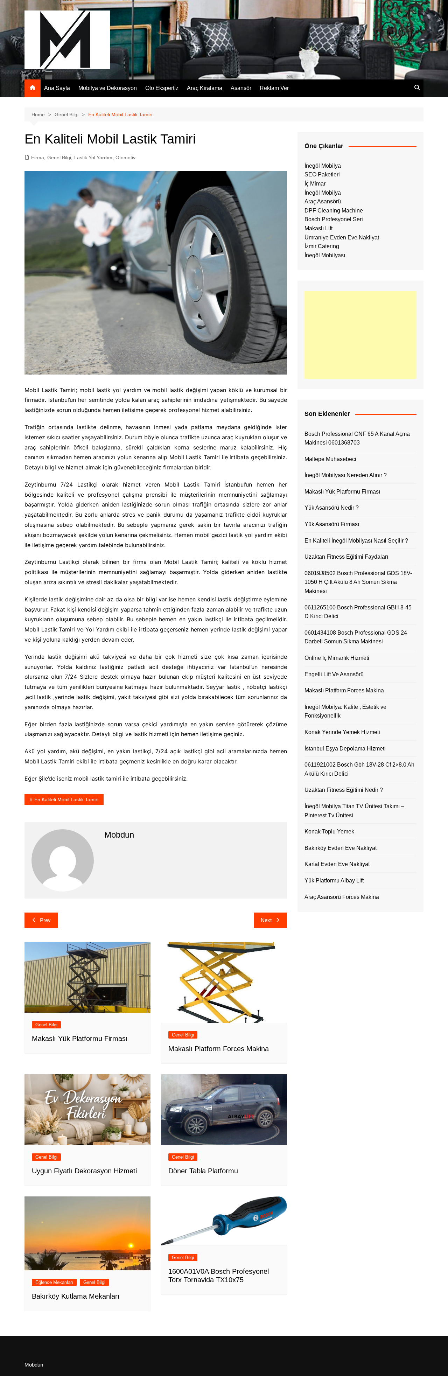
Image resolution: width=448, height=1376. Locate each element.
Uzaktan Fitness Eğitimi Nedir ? (343, 790)
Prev (45, 920)
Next (266, 920)
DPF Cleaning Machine (333, 211)
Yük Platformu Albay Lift (334, 880)
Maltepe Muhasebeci (330, 459)
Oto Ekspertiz (161, 88)
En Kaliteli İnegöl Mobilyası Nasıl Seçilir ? (356, 541)
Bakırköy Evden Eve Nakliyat (340, 848)
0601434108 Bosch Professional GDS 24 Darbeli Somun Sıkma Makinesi (355, 637)
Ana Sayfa (57, 88)
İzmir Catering (321, 246)
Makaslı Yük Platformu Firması (80, 1038)
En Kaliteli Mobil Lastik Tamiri (66, 799)
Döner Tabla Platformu (203, 1171)
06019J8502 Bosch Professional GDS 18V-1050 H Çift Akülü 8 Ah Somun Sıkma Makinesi (358, 582)
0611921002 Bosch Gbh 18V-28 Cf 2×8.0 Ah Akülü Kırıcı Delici (359, 769)
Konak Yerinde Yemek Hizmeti (342, 732)
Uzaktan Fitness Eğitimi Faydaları (346, 557)
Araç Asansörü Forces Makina (341, 897)
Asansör (241, 88)
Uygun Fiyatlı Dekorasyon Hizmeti (84, 1171)
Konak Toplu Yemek (329, 831)
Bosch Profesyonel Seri (333, 219)
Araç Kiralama (204, 88)
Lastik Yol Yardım (93, 157)
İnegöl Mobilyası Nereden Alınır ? (345, 475)
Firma (37, 157)
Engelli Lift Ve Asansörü (334, 674)
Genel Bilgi (59, 157)
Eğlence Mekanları (54, 1282)
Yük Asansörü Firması (331, 524)
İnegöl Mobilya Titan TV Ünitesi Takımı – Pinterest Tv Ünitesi (354, 810)
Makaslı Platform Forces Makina (218, 1049)
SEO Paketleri (322, 174)
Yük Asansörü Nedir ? (331, 508)
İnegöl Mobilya (322, 166)
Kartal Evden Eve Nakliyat (337, 864)
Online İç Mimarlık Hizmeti (336, 658)
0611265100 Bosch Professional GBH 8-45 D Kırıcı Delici (358, 612)
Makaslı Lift (318, 228)
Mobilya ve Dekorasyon (107, 88)
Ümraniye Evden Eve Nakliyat (341, 237)
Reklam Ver (274, 88)
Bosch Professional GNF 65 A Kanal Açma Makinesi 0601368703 (357, 438)
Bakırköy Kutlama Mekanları (76, 1296)
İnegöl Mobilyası (324, 255)
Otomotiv (125, 157)
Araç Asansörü (322, 201)
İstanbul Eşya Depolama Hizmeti (345, 749)
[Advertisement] (360, 335)
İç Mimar (315, 184)
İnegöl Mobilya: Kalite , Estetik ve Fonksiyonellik (345, 711)
